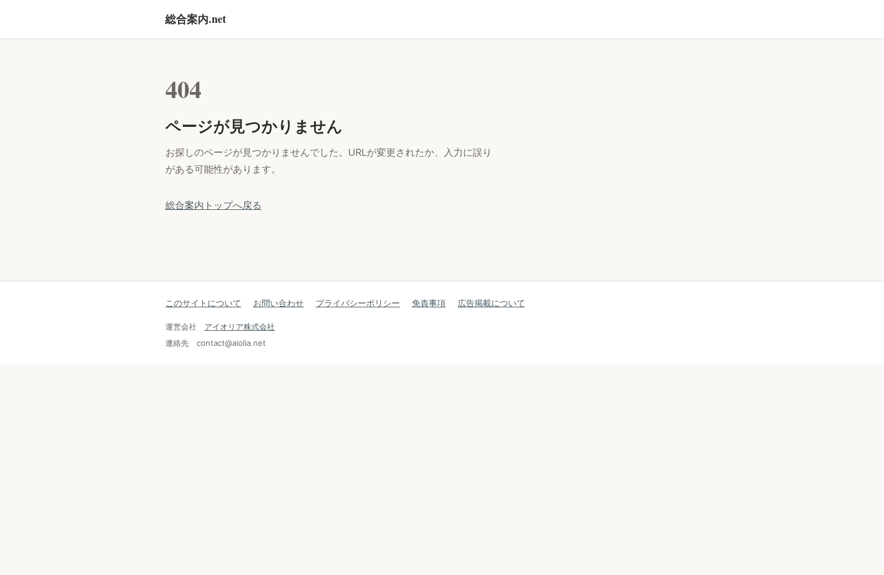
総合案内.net (195, 18)
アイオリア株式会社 (239, 326)
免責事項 (429, 303)
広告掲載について (491, 303)
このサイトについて (203, 303)
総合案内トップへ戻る (213, 205)
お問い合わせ (278, 303)
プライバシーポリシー (358, 303)
